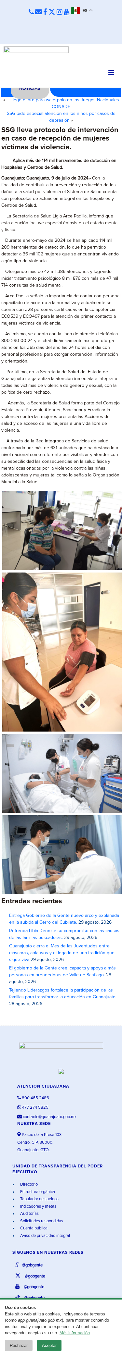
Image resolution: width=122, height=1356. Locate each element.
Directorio (28, 1184)
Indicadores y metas (37, 1206)
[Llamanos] (31, 12)
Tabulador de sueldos (39, 1199)
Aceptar (49, 1345)
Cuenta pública (33, 1228)
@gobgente (32, 1265)
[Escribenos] (38, 12)
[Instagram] (59, 12)
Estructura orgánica (37, 1192)
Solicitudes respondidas (41, 1221)
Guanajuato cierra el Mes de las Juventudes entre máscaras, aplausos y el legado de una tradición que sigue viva (62, 953)
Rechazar (19, 1345)
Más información (75, 1333)
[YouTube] (67, 12)
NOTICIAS (29, 88)
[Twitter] (51, 12)
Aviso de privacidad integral (44, 1236)
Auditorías (29, 1214)
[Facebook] (45, 12)
